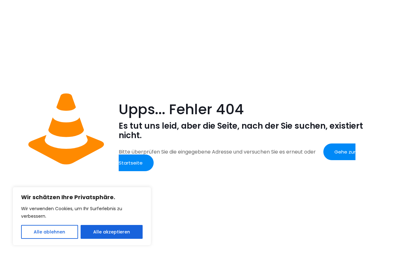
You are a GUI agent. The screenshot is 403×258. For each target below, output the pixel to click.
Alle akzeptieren (111, 232)
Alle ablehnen (49, 232)
